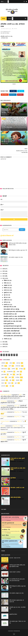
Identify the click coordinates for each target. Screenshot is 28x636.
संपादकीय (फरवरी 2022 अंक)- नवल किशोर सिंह (14, 316)
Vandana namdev (5, 421)
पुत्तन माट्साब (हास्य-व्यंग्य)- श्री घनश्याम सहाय (14, 311)
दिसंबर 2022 (7, 280)
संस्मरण (2, 383)
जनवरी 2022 (7, 338)
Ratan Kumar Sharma (6, 394)
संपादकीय (17, 380)
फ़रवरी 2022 (7, 304)
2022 (3, 278)
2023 (3, 276)
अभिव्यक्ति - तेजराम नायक (7, 127)
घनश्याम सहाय (18, 365)
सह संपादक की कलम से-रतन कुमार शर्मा (12, 326)
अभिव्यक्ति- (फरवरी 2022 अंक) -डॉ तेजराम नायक (15, 318)
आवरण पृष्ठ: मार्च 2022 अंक (10, 306)
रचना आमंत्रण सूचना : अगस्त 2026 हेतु (10, 517)
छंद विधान (13, 368)
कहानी (10, 365)
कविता (2, 365)
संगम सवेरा (3, 380)
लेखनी (10, 377)
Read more (9, 520)
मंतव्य (11, 374)
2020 (3, 344)
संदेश (10, 380)
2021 (3, 341)
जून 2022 (6, 295)
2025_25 (19, 421)
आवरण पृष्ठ (18, 363)
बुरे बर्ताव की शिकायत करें (7, 235)
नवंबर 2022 (6, 283)
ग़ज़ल (10, 385)
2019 (3, 346)
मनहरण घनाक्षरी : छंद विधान (14, 572)
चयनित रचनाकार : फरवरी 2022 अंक (12, 333)
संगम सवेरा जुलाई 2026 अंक (8, 523)
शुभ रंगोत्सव (13, 477)
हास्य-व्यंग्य (3, 385)
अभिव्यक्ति (15, 28)
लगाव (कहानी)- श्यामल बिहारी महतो (11, 331)
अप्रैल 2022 (7, 299)
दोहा (2, 371)
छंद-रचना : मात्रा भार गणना (14, 557)
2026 (3, 268)
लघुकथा (2, 377)
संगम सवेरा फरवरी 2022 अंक (10, 314)
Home (3, 18)
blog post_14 (17, 412)
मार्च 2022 (6, 302)
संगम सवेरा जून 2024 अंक (7, 141)
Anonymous (4, 401)
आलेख (11, 363)
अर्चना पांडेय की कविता (15, 497)
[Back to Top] (14, 634)
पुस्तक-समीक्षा (3, 374)
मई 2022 (6, 297)
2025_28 (16, 405)
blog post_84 (16, 426)
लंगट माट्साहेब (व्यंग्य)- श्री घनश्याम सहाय (13, 335)
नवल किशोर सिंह (10, 371)
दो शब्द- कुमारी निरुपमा (9, 323)
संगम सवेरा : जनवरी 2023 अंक (17, 487)
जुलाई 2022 (7, 292)
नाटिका (18, 371)
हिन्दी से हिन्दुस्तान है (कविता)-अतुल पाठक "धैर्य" (18, 250)
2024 (3, 273)
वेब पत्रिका (17, 377)
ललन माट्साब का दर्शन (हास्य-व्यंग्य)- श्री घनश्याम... (15, 328)
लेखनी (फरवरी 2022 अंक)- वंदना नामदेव (13, 321)
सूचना (16, 383)
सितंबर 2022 (7, 287)
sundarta (3, 426)
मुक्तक (18, 374)
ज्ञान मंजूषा (21, 368)
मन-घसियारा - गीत (6, 529)
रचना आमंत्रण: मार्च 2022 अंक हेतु (11, 309)
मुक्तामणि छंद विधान (13, 614)
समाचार (9, 383)
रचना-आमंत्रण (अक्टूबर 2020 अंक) (16, 257)
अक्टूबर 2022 (7, 285)
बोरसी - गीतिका (5, 535)
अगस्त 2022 (7, 290)
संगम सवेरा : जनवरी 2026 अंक (8, 112)
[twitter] (26, 1)
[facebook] (24, 1)
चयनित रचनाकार (4, 368)
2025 (3, 271)
